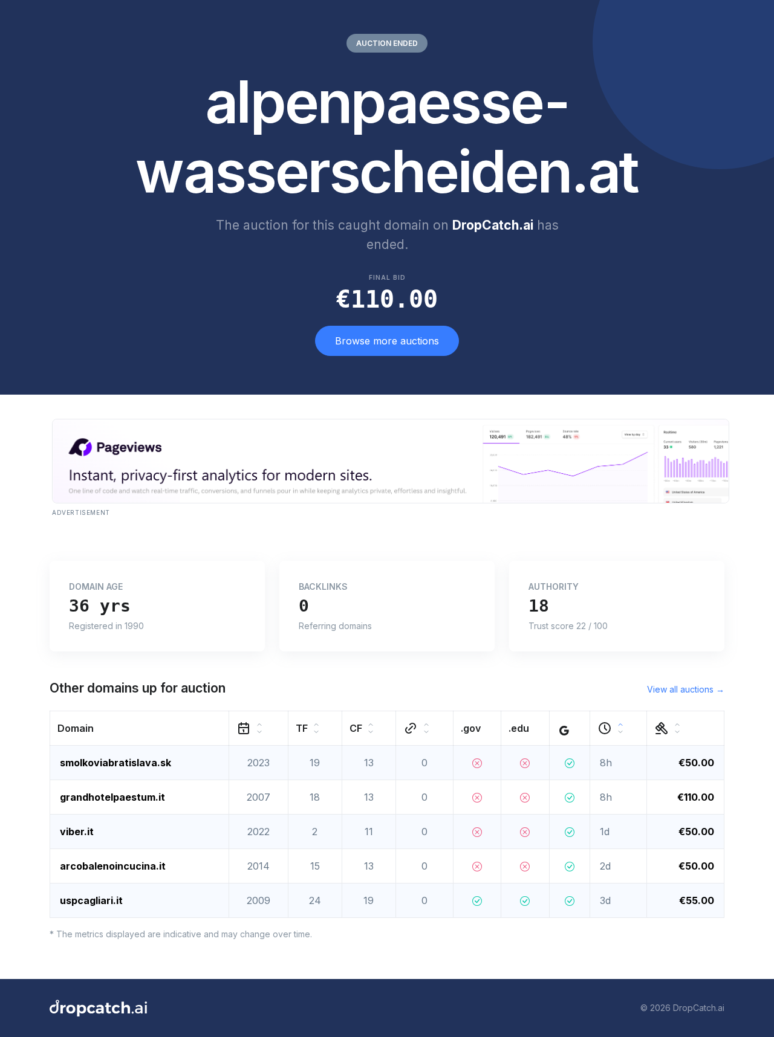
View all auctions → (685, 689)
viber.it (77, 831)
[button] (139, 728)
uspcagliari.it (91, 900)
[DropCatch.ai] (98, 1007)
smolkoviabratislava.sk (115, 763)
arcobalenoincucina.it (113, 866)
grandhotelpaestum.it (112, 797)
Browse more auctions (387, 341)
